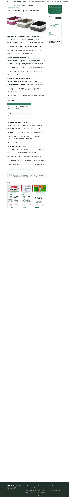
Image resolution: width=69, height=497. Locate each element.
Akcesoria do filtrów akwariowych (55, 1)
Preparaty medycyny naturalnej (55, 488)
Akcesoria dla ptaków (45, 1)
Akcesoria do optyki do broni (29, 492)
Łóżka (39, 488)
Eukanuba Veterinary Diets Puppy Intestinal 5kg (26, 198)
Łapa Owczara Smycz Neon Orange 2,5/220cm (39, 197)
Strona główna (25, 1)
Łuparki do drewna (41, 490)
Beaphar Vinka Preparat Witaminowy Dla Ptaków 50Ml (13, 198)
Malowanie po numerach (41, 492)
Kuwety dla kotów (11, 8)
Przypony (52, 495)
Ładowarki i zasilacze (41, 487)
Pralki (51, 487)
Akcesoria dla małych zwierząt (36, 1)
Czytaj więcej (10, 207)
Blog (29, 1)
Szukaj (50, 16)
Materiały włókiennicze (41, 495)
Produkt (17, 8)
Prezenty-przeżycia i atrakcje (55, 490)
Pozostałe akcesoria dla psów (40, 193)
